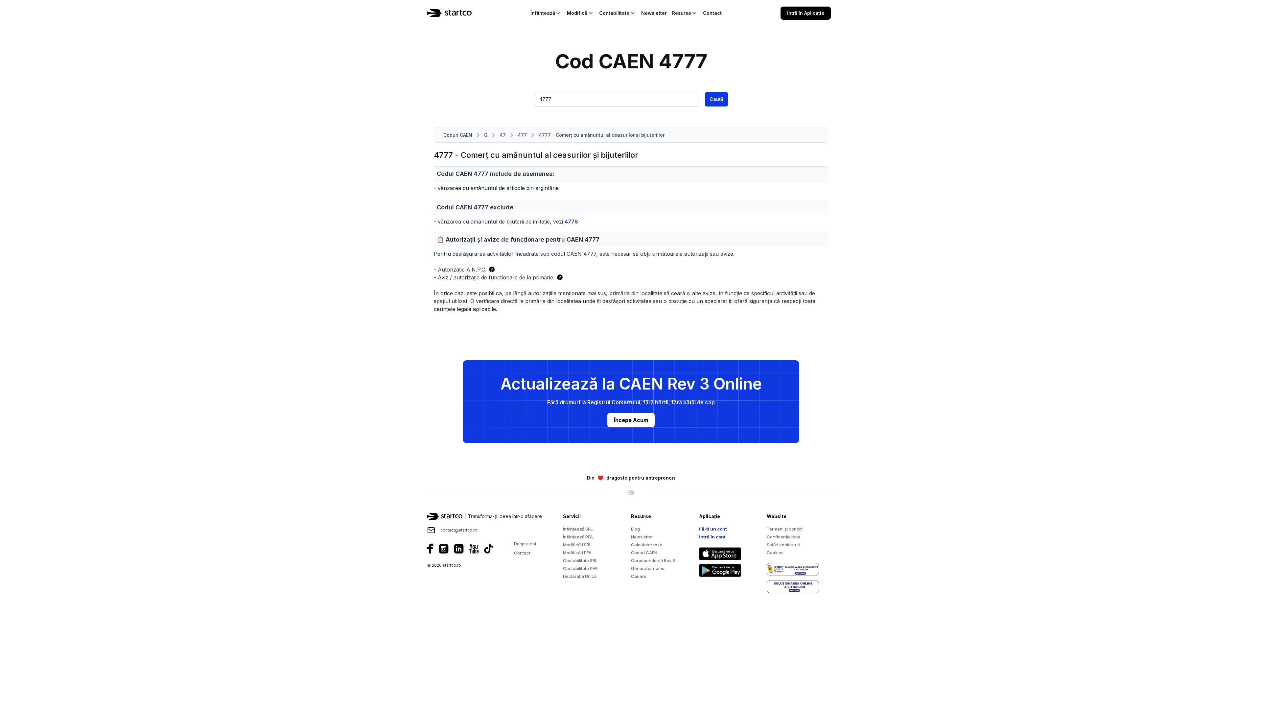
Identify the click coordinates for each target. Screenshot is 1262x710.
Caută (716, 99)
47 (503, 135)
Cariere (638, 576)
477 (522, 135)
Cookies (775, 552)
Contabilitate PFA (580, 568)
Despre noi (525, 543)
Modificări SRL (577, 544)
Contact (522, 553)
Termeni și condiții (785, 529)
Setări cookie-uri (783, 544)
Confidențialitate (784, 536)
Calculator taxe (646, 544)
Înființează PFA (578, 536)
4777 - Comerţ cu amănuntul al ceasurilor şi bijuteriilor (602, 135)
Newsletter (642, 536)
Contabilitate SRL (580, 560)
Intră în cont (712, 536)
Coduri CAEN (457, 135)
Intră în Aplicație (805, 13)
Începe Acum (631, 420)
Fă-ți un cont (713, 529)
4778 (571, 221)
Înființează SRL (578, 529)
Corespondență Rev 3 (653, 560)
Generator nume (648, 568)
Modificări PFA (577, 552)
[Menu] (838, 13)
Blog (635, 529)
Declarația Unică (579, 576)
